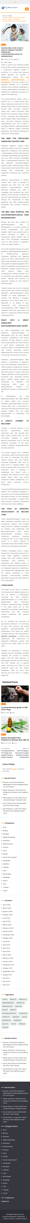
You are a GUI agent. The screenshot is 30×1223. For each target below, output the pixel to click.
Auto (4, 827)
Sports (5, 880)
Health (3, 44)
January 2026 (7, 911)
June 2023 (6, 981)
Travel (5, 890)
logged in (15, 769)
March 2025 (7, 925)
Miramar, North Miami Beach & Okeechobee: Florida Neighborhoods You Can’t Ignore (15, 784)
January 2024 (7, 961)
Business (6, 834)
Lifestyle (6, 867)
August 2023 (7, 975)
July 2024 (6, 941)
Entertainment (8, 844)
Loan (4, 870)
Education (6, 840)
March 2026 (7, 908)
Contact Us (5, 1201)
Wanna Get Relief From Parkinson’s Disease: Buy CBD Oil (15, 739)
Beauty (5, 830)
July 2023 (6, 978)
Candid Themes (21, 1219)
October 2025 (7, 915)
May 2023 (6, 985)
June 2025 (6, 918)
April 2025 (6, 921)
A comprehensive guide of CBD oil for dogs (14, 708)
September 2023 (9, 971)
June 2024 (6, 945)
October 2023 (7, 968)
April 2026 (6, 905)
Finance (5, 847)
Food (4, 850)
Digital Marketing (9, 837)
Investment (6, 860)
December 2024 (8, 935)
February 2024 (8, 958)
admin (17, 59)
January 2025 (7, 931)
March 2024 (7, 955)
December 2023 (8, 965)
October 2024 (7, 938)
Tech (4, 884)
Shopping (6, 877)
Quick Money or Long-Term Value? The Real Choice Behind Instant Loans (15, 811)
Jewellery (6, 864)
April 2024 (6, 951)
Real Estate (7, 874)
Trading (5, 887)
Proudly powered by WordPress (13, 1216)
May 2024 (6, 948)
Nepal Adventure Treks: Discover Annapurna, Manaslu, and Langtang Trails (15, 792)
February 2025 (8, 928)
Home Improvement (10, 857)
